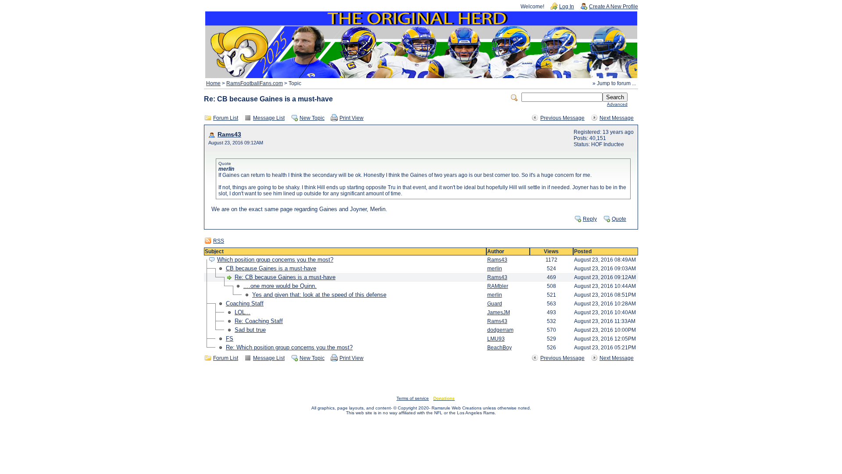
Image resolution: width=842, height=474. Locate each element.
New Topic (312, 118)
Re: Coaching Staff (259, 321)
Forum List (225, 118)
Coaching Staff (245, 303)
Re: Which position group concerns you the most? (289, 347)
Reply (590, 219)
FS (229, 338)
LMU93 (496, 339)
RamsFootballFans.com (254, 83)
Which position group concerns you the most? (275, 259)
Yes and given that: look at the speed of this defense (319, 294)
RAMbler (497, 286)
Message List (269, 118)
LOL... (242, 312)
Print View (351, 118)
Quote (619, 219)
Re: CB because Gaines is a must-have (285, 277)
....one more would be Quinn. (280, 286)
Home (213, 83)
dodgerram (500, 330)
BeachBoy (499, 348)
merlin (494, 269)
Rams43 (229, 134)
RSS (218, 241)
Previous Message (562, 118)
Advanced (617, 104)
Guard (494, 304)
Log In (566, 7)
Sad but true (250, 330)
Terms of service (412, 398)
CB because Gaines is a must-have (271, 268)
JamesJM (498, 312)
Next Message (616, 118)
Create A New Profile (613, 7)
